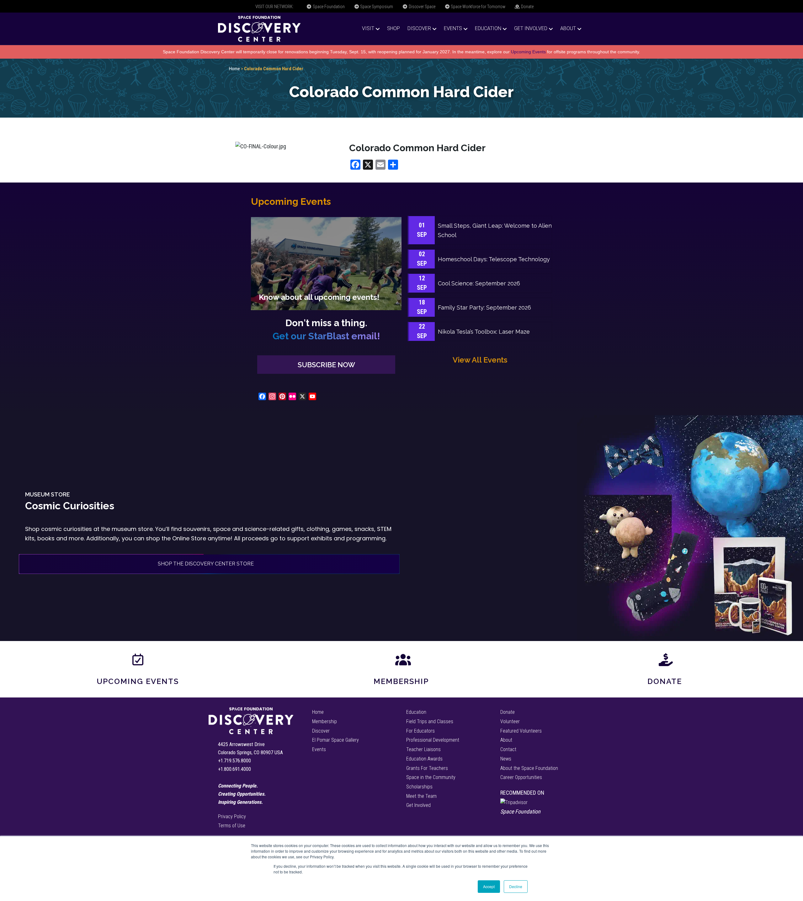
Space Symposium (376, 6)
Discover (419, 28)
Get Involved (530, 28)
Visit (368, 28)
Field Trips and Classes (429, 721)
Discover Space (421, 6)
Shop (393, 28)
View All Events (480, 359)
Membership (401, 681)
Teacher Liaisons (423, 749)
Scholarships (419, 787)
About (568, 28)
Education (488, 28)
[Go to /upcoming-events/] (326, 263)
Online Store (189, 538)
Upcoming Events (528, 51)
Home (234, 69)
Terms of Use (231, 826)
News (505, 759)
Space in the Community (430, 777)
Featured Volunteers (521, 731)
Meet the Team (421, 796)
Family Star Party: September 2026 (484, 307)
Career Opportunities (521, 777)
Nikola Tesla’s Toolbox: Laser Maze (484, 331)
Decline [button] (515, 886)
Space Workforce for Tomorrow (477, 6)
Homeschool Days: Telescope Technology (494, 259)
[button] (326, 364)
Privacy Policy (232, 816)
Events (453, 28)
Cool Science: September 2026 (479, 283)
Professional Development (432, 740)
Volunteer (510, 721)
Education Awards (424, 759)
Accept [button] (489, 886)
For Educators (420, 731)
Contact (508, 749)
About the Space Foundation (529, 768)
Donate (527, 6)
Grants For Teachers (427, 768)
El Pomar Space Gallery (335, 740)
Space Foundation (328, 6)
